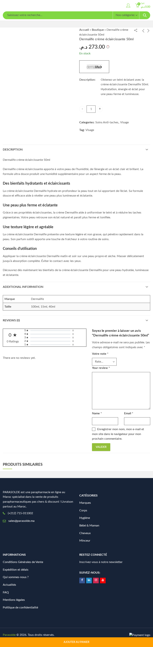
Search (144, 15)
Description (13, 149)
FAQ (6, 592)
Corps (83, 510)
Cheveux (85, 533)
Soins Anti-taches (106, 122)
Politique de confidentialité (20, 607)
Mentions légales (14, 599)
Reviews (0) (11, 320)
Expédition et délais (15, 569)
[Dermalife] (94, 66)
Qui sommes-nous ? (16, 577)
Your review (101, 367)
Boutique (98, 29)
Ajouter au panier (76, 642)
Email (128, 413)
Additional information (23, 286)
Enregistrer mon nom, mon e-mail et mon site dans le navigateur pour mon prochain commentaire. (118, 434)
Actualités (9, 584)
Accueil (84, 29)
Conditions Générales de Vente (23, 562)
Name (97, 413)
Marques (85, 502)
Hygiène (84, 517)
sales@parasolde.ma (21, 520)
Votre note (100, 353)
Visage (124, 122)
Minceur (84, 540)
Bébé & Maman (89, 525)
